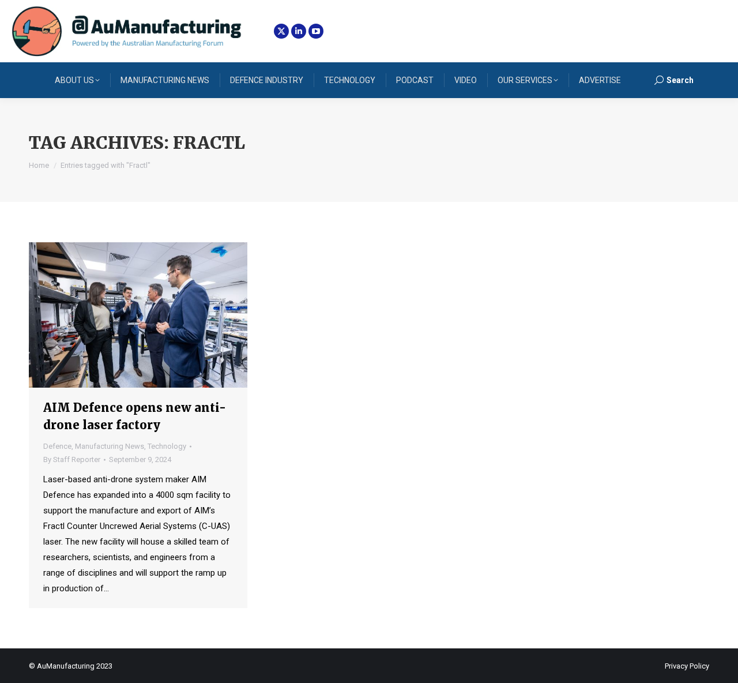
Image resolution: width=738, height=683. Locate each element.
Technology (167, 446)
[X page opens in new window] (281, 31)
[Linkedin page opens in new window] (298, 31)
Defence (57, 446)
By (71, 459)
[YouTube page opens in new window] (315, 31)
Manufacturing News (109, 446)
